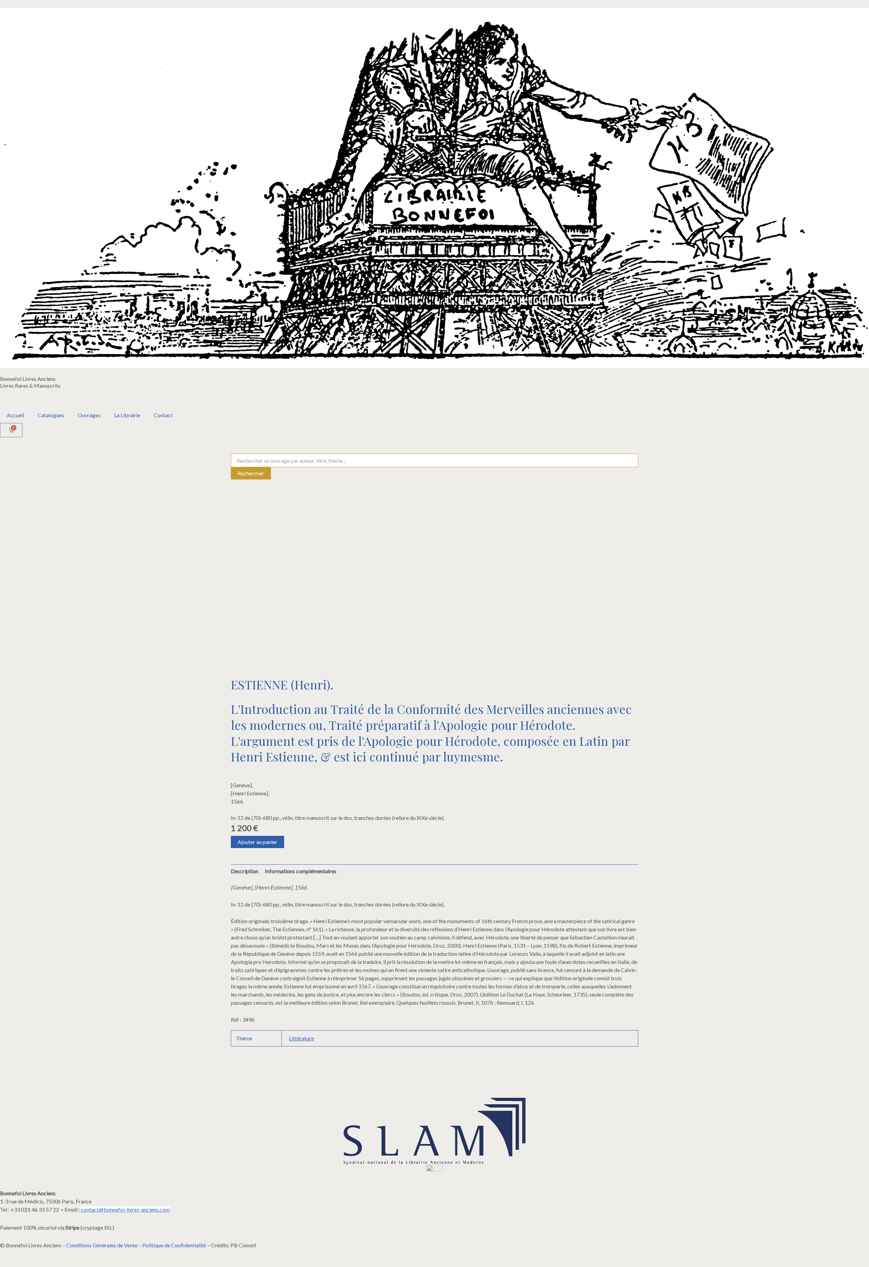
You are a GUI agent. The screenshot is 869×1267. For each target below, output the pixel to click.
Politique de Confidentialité (174, 1245)
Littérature (301, 1038)
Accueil (15, 415)
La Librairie (127, 415)
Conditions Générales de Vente (101, 1245)
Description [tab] (244, 871)
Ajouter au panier (257, 842)
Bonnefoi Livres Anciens (28, 378)
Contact (163, 415)
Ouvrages (89, 415)
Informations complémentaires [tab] (300, 871)
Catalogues (51, 415)
